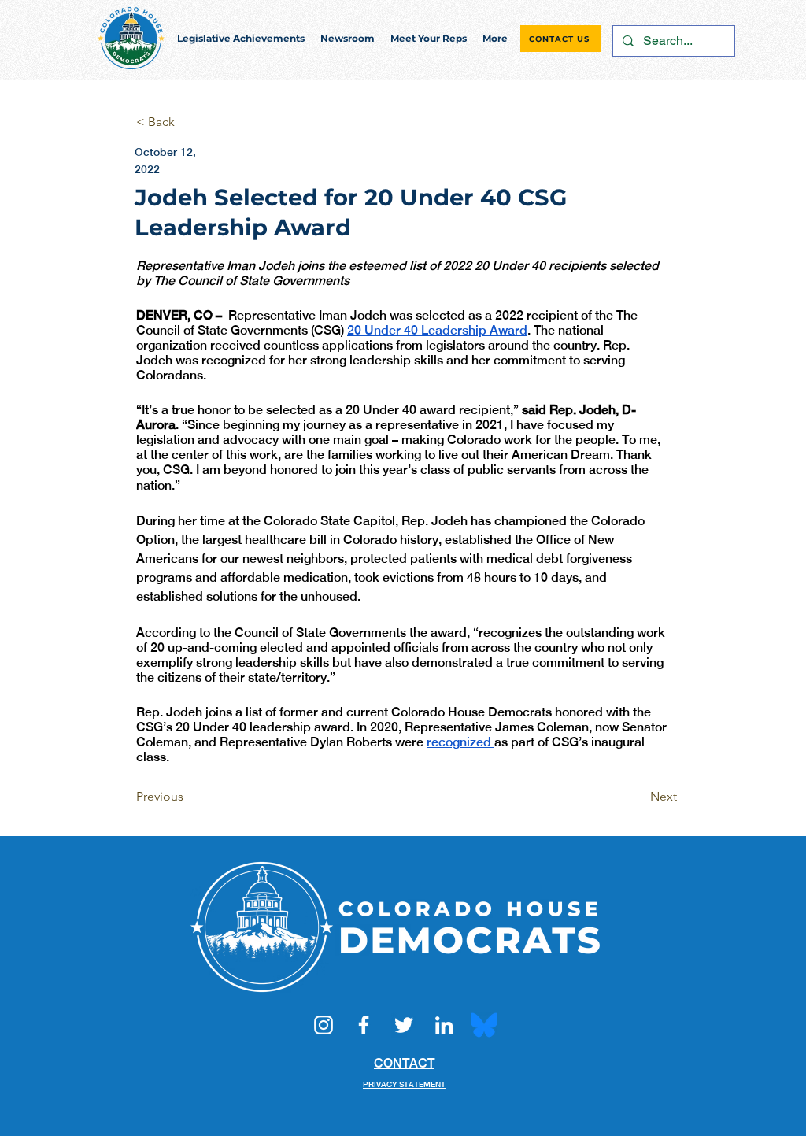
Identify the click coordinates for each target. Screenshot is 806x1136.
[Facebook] (363, 1025)
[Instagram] (323, 1025)
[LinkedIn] (444, 1025)
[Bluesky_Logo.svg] (484, 1025)
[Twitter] (403, 1025)
